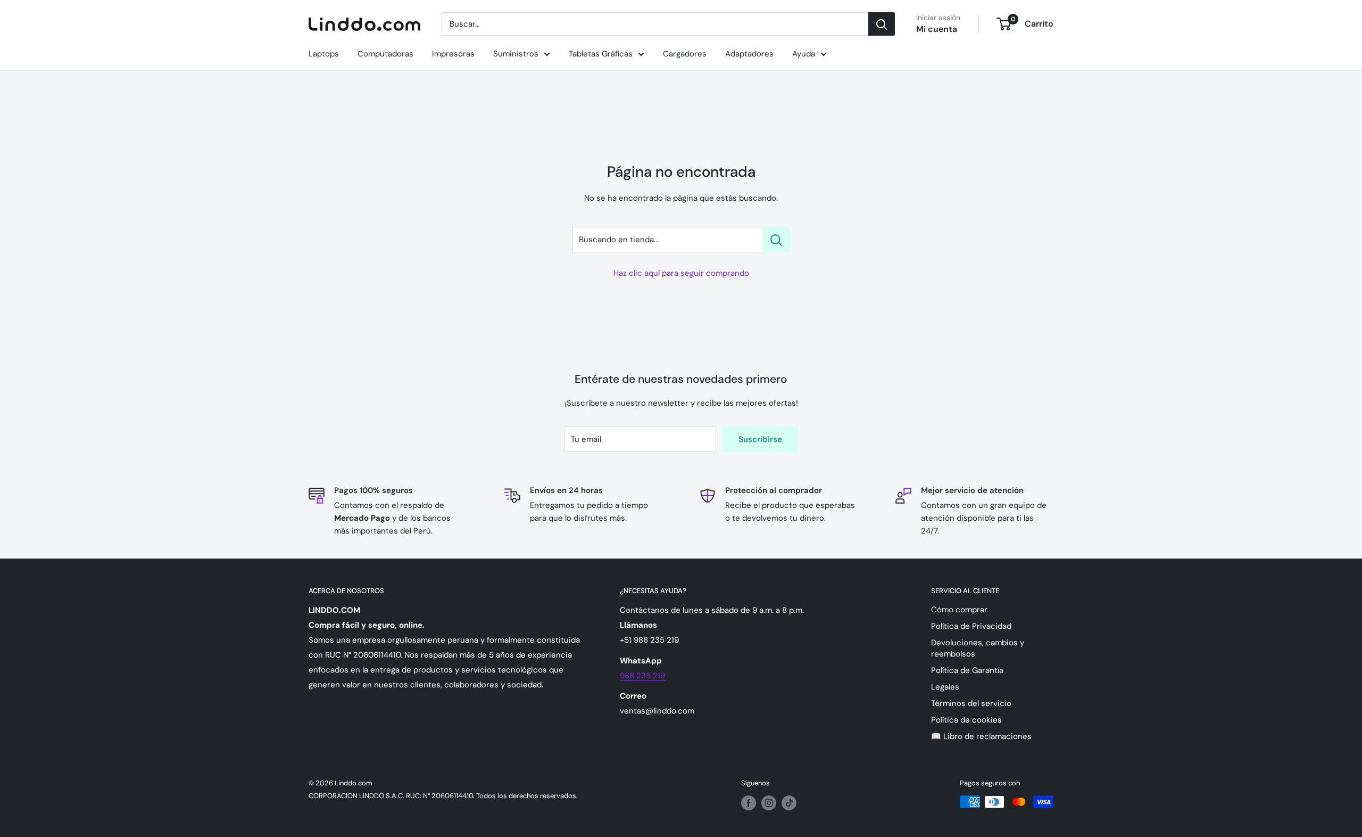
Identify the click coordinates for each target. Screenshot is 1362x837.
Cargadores (685, 53)
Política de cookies (966, 720)
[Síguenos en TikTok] (789, 802)
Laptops (324, 53)
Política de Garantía (967, 670)
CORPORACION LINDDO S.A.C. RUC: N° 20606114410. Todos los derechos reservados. (443, 795)
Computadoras (385, 53)
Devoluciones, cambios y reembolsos (977, 648)
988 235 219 (642, 675)
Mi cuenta (936, 29)
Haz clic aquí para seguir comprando (681, 273)
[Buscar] (881, 24)
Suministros (515, 53)
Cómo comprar (959, 609)
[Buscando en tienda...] (776, 239)
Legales (945, 687)
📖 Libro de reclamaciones (981, 736)
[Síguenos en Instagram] (768, 802)
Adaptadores (749, 53)
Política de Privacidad (971, 626)
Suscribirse (760, 439)
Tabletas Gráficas (601, 53)
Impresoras (453, 53)
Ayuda (803, 53)
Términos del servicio (971, 703)
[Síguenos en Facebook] (748, 802)
